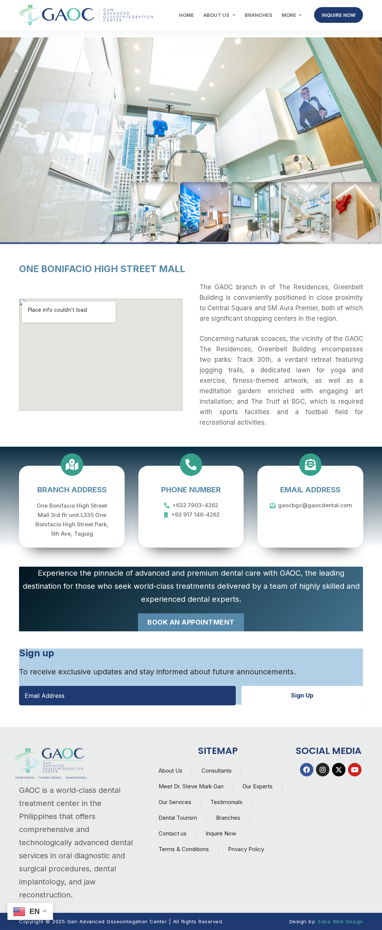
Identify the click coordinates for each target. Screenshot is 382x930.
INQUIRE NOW (339, 15)
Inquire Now (221, 833)
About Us (170, 770)
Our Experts (257, 786)
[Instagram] (322, 769)
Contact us (173, 833)
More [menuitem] (289, 15)
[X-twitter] (338, 769)
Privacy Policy (246, 849)
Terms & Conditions (184, 849)
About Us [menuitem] (216, 15)
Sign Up (302, 695)
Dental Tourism (178, 817)
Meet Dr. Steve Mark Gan (191, 786)
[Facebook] (306, 769)
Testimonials (226, 802)
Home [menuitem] (186, 15)
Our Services (175, 802)
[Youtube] (354, 769)
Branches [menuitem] (258, 15)
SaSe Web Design (340, 921)
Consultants (216, 770)
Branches (228, 817)
